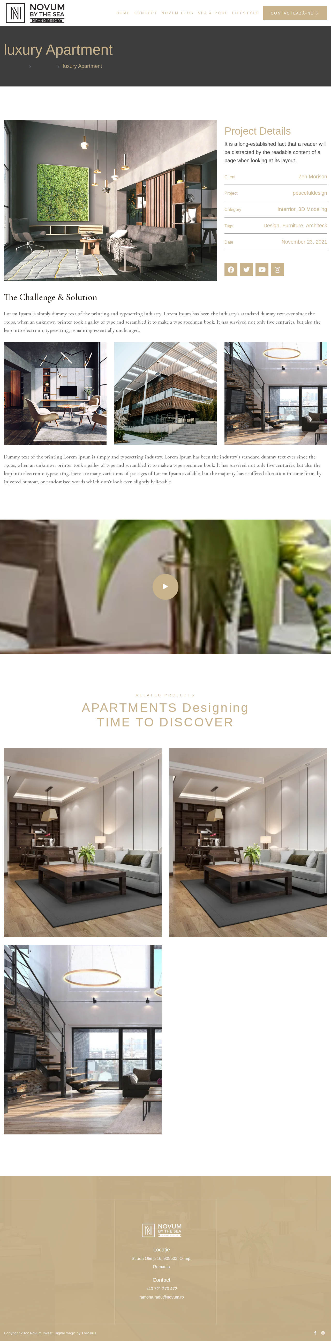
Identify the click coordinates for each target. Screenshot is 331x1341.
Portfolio (44, 66)
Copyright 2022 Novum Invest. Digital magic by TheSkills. (50, 1333)
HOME (123, 13)
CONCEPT (146, 13)
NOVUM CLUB (178, 13)
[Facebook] (230, 269)
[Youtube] (261, 269)
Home (19, 66)
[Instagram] (277, 269)
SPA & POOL (213, 13)
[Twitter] (246, 269)
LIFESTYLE (245, 13)
